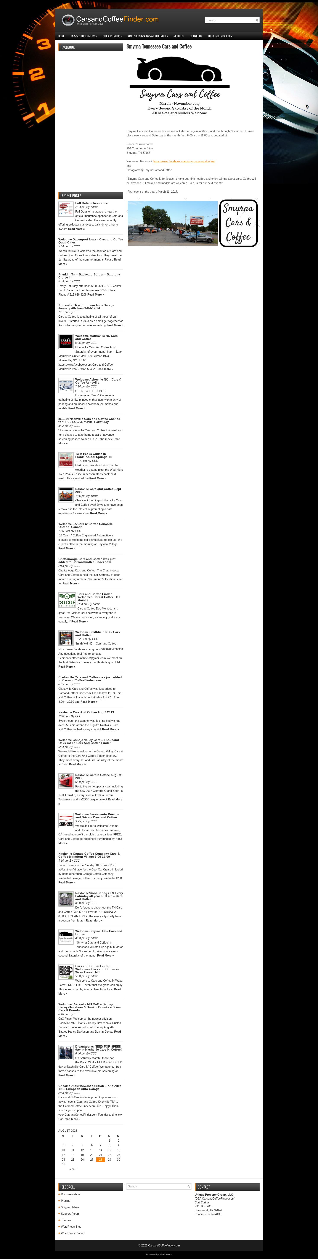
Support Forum (70, 1213)
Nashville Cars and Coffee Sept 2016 (98, 490)
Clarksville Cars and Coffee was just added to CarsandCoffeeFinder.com (90, 678)
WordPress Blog (71, 1226)
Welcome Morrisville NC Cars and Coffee (96, 337)
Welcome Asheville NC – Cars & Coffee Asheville (98, 381)
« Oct (72, 1169)
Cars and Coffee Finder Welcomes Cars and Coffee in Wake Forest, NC (97, 969)
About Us (178, 36)
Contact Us (196, 36)
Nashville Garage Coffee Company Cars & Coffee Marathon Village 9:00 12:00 (89, 855)
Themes (66, 1220)
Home (61, 36)
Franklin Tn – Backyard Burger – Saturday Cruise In (89, 276)
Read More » (76, 228)
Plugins (65, 1200)
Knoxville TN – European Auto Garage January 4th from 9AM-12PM (86, 306)
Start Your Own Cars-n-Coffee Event (148, 36)
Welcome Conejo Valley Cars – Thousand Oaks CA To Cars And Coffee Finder (88, 741)
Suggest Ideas (70, 1207)
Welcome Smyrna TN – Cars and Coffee (98, 932)
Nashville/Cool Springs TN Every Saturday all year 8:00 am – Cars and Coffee (99, 896)
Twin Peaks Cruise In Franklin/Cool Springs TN (93, 455)
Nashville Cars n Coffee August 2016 (98, 776)
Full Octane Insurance (91, 203)
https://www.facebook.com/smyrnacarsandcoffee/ (184, 161)
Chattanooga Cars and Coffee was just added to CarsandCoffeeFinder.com (87, 560)
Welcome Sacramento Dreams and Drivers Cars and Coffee (97, 816)
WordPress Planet (72, 1233)
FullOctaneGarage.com (220, 36)
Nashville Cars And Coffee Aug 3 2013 (86, 712)
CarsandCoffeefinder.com (164, 1245)
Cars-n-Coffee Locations (84, 36)
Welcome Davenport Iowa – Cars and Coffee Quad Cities (90, 241)
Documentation (70, 1194)
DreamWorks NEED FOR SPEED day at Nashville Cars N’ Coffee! (98, 1048)
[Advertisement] (90, 124)
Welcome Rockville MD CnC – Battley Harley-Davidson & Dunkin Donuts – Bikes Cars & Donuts (89, 1007)
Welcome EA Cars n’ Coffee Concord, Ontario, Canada (85, 525)
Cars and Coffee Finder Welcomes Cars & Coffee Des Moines (98, 597)
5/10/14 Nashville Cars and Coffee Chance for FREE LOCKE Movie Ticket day (89, 420)
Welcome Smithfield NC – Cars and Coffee (97, 633)
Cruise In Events (112, 36)
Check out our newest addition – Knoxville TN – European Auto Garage (89, 1087)
